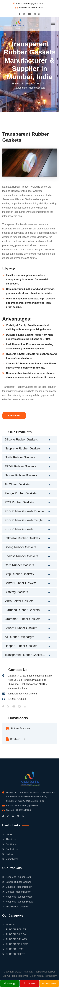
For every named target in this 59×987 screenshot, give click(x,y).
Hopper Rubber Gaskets (21, 645)
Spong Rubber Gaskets (20, 547)
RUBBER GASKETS (33, 83)
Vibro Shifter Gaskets (19, 601)
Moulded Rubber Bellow (19, 887)
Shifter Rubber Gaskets (20, 583)
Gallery (9, 854)
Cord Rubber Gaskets (19, 565)
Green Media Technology (43, 976)
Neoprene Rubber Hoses (19, 896)
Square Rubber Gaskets (21, 628)
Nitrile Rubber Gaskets (20, 457)
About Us (11, 839)
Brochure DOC (18, 739)
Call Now (30, 983)
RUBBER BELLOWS (17, 944)
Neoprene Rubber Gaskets (23, 448)
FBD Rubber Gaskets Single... (25, 520)
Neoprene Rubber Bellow (19, 901)
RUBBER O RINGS (16, 939)
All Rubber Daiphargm (19, 637)
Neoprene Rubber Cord (18, 877)
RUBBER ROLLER (16, 929)
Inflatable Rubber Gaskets (22, 538)
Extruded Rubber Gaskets (22, 610)
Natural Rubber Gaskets (21, 475)
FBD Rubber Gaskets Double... (25, 511)
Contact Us (14, 415)
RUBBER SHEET (15, 954)
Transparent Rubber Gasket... (25, 654)
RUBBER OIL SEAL (16, 934)
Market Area (12, 859)
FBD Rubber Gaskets (19, 529)
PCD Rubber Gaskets (19, 502)
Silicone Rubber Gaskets (21, 439)
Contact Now (50, 983)
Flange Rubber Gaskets (21, 493)
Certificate (11, 844)
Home (15, 83)
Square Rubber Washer (18, 882)
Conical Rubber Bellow (18, 892)
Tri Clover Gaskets (17, 484)
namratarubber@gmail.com (29, 3)
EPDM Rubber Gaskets (20, 466)
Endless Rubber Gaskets (21, 556)
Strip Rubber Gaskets (19, 574)
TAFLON (10, 924)
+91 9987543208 (35, 7)
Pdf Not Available (20, 728)
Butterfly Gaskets (16, 592)
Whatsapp (10, 983)
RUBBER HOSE (15, 949)
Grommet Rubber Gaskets (22, 619)
